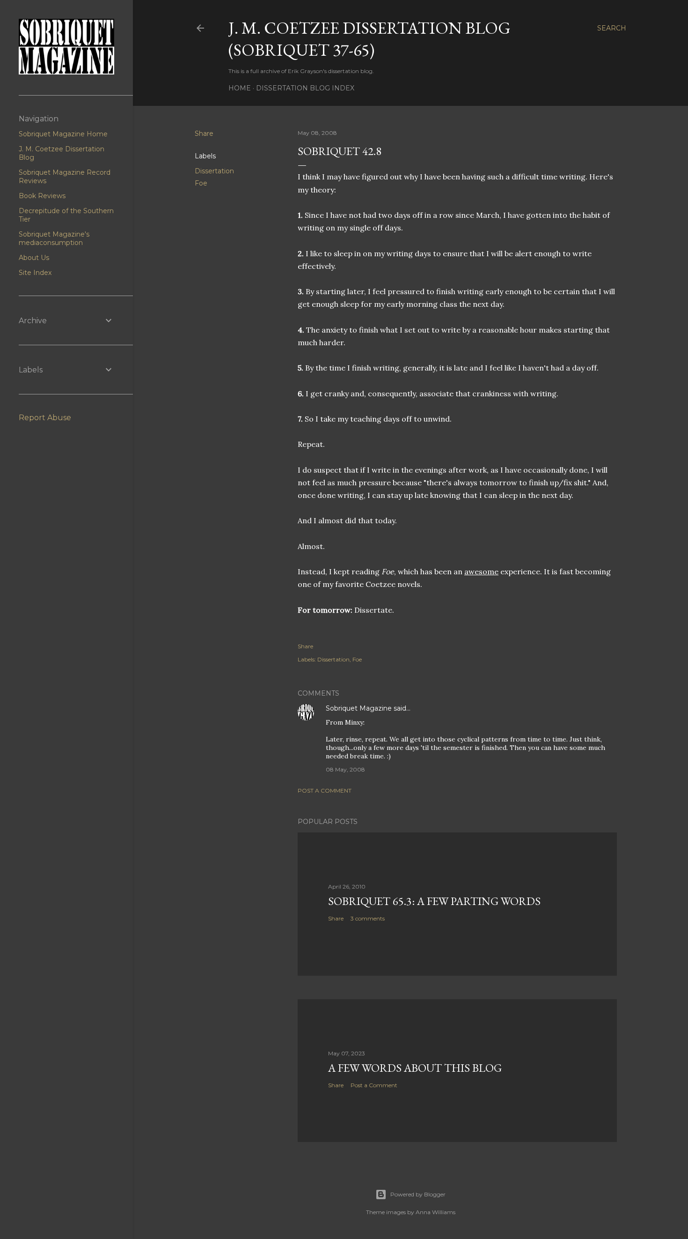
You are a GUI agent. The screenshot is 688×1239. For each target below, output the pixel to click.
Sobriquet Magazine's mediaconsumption (54, 238)
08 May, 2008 (345, 769)
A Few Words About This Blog (415, 1068)
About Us (34, 257)
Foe (201, 183)
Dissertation (214, 171)
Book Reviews (42, 196)
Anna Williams (435, 1212)
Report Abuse (45, 417)
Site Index (35, 272)
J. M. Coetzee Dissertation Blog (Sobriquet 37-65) (369, 39)
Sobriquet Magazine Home (63, 134)
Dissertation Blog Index (305, 88)
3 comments (368, 918)
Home (239, 88)
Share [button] (204, 133)
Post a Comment (324, 790)
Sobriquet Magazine (359, 708)
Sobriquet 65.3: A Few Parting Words (434, 901)
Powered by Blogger (418, 1194)
